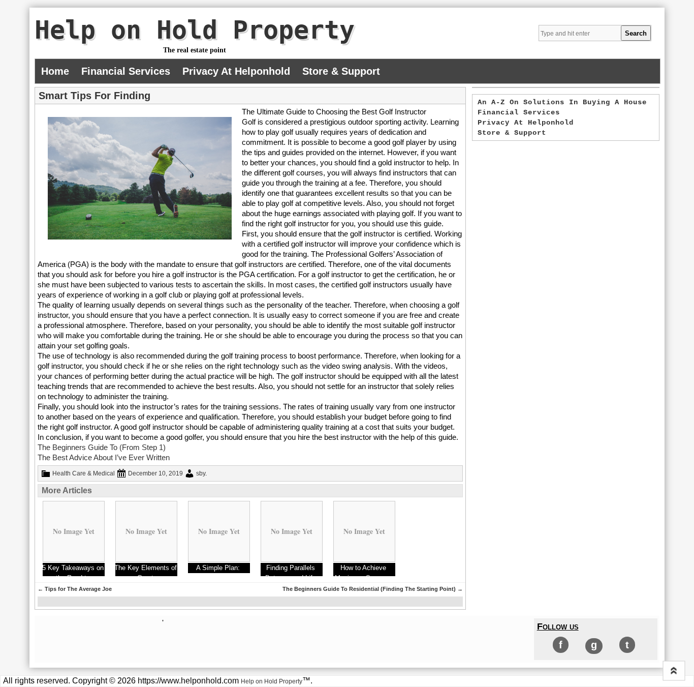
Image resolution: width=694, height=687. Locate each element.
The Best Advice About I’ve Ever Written (104, 457)
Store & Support (341, 71)
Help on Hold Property (195, 30)
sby (200, 473)
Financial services (125, 71)
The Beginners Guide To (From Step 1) (102, 447)
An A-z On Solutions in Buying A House (562, 102)
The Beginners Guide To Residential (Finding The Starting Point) (372, 589)
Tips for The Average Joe (75, 589)
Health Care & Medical (83, 473)
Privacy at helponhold (236, 71)
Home (55, 71)
